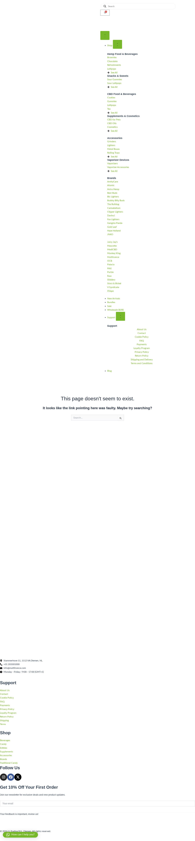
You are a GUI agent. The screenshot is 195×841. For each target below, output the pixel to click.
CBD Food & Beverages (121, 94)
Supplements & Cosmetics (123, 116)
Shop (5, 732)
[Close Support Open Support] (120, 316)
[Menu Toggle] (104, 35)
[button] (20, 835)
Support (112, 325)
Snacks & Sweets (117, 75)
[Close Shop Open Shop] (117, 44)
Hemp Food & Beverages (122, 54)
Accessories (114, 138)
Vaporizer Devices (118, 160)
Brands (111, 178)
